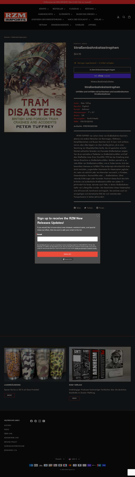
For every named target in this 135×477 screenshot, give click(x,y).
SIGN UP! (67, 254)
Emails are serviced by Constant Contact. (86, 248)
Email (39, 234)
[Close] (98, 215)
